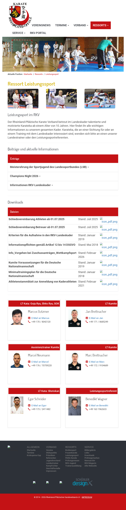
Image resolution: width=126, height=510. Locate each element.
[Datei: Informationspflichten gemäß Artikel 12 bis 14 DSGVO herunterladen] (108, 245)
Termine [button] (61, 25)
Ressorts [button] (100, 25)
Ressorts (39, 74)
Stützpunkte (51, 453)
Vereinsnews (41, 25)
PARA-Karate (71, 458)
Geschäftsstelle (53, 468)
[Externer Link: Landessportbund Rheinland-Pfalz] (47, 482)
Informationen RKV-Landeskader (30, 185)
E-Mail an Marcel (40, 361)
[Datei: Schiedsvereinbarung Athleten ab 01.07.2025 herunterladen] (108, 220)
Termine (30, 453)
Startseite (28, 74)
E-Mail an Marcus (40, 318)
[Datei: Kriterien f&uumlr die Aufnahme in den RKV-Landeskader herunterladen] (108, 236)
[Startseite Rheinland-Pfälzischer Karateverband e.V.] (20, 14)
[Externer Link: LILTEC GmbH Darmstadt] (60, 482)
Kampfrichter (52, 466)
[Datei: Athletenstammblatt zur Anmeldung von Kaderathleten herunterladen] (108, 282)
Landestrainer (52, 463)
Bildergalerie (90, 450)
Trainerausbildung (73, 466)
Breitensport (70, 450)
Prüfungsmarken (92, 458)
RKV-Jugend (70, 463)
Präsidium (50, 455)
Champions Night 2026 (24, 176)
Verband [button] (80, 25)
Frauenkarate (71, 453)
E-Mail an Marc (96, 361)
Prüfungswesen (72, 460)
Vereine (49, 450)
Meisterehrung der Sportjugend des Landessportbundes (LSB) (48, 167)
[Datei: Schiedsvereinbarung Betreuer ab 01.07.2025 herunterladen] (108, 228)
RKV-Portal (38, 33)
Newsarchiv (90, 460)
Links (87, 453)
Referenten (51, 458)
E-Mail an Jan (96, 318)
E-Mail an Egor (39, 405)
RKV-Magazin (90, 463)
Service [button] (18, 33)
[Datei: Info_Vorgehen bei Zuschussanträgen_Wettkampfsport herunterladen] (108, 254)
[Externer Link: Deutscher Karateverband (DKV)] (34, 482)
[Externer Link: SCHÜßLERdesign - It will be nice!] (83, 482)
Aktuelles (19, 25)
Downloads (89, 455)
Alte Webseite (91, 466)
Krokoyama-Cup (34, 455)
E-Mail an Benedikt (98, 405)
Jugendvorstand (53, 460)
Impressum (51, 471)
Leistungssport (52, 74)
